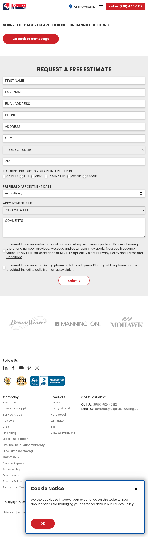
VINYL (39, 176)
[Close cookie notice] (136, 488)
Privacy (8, 512)
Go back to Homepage (31, 39)
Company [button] (11, 397)
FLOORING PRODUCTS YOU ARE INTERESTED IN (37, 171)
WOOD (76, 176)
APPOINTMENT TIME (18, 203)
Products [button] (58, 397)
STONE (92, 176)
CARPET (12, 176)
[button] (101, 6)
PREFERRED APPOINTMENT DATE (27, 186)
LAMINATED (57, 176)
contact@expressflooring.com (118, 409)
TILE (26, 176)
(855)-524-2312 (105, 404)
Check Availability (84, 6)
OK (42, 523)
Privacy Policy (108, 253)
